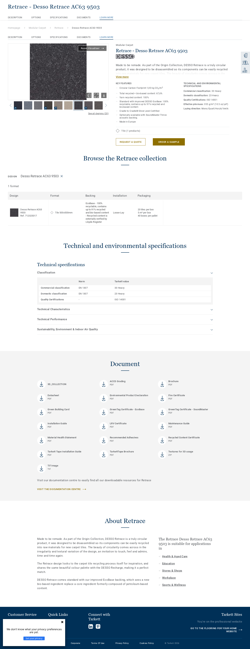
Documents (84, 17)
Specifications (59, 17)
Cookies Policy (147, 643)
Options (36, 17)
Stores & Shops (172, 570)
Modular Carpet (37, 27)
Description (15, 17)
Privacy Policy (122, 643)
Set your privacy (34, 638)
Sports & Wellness (174, 585)
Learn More (106, 17)
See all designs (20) (98, 113)
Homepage (14, 27)
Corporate (75, 643)
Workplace (169, 577)
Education (168, 563)
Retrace (59, 27)
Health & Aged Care (175, 556)
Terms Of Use (97, 643)
